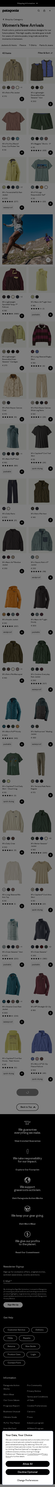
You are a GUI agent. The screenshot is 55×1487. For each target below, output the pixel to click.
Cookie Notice (32, 1454)
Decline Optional (28, 1472)
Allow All (28, 1463)
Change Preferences (27, 1480)
